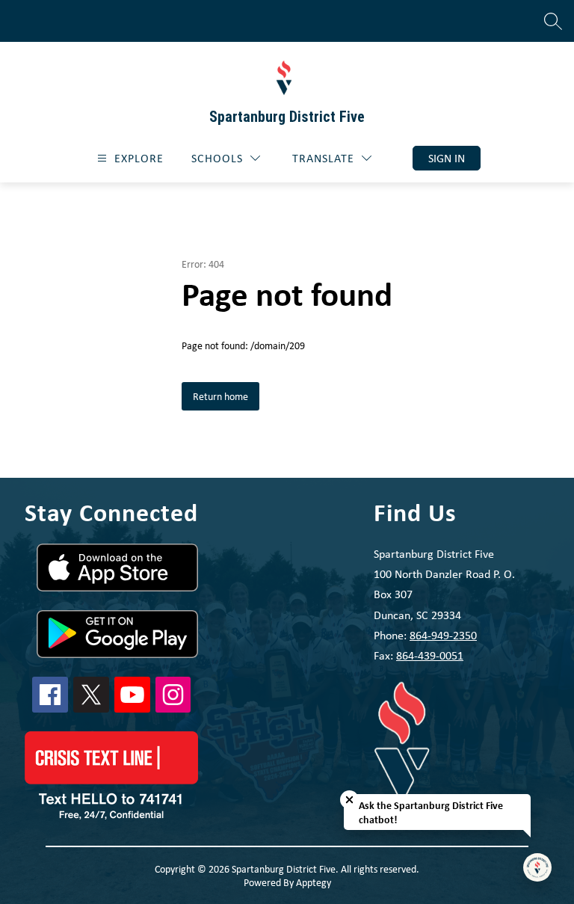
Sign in (446, 158)
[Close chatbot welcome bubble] (349, 799)
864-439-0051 (429, 655)
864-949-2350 (443, 635)
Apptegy (313, 882)
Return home (220, 396)
